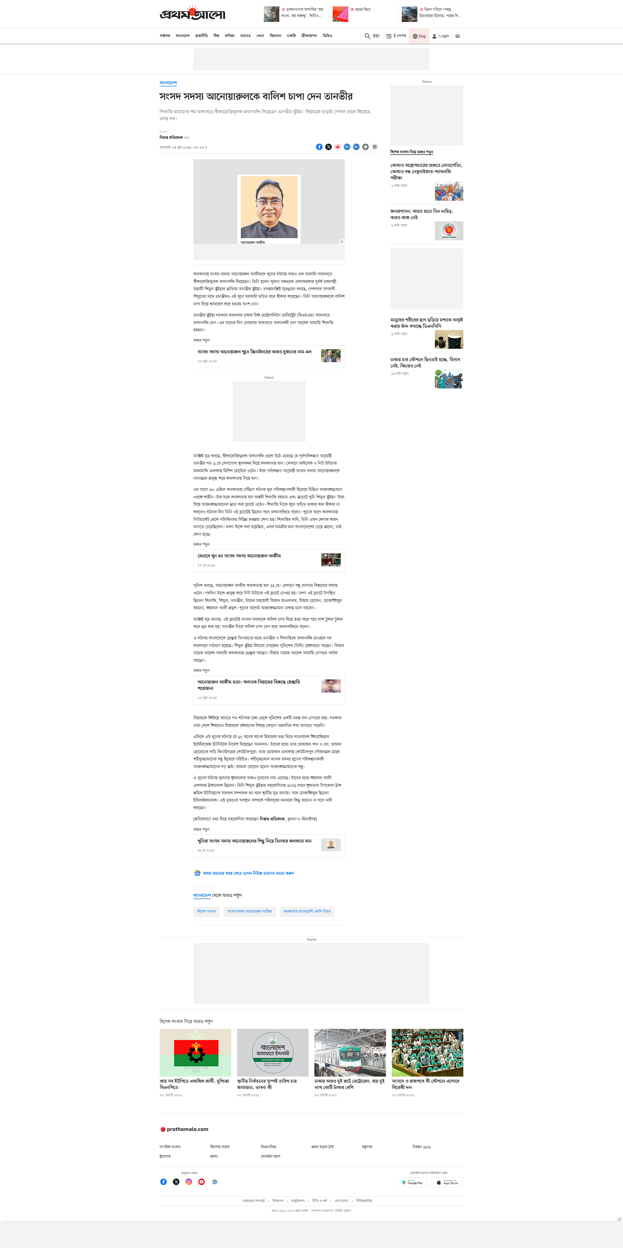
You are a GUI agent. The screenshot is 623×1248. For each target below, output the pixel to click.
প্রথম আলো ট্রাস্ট (323, 1147)
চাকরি (291, 36)
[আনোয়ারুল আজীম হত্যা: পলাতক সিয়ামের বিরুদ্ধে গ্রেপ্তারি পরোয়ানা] (331, 685)
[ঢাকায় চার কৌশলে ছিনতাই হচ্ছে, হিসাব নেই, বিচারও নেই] (449, 378)
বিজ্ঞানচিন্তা (268, 1147)
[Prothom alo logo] (184, 1131)
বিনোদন (275, 36)
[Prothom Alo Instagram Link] (191, 1182)
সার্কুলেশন (298, 1201)
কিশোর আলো (220, 1147)
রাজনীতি (201, 36)
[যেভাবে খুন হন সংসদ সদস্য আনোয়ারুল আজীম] (331, 559)
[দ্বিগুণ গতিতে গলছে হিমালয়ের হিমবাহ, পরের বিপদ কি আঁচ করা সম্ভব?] (409, 14)
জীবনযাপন (309, 36)
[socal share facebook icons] (320, 149)
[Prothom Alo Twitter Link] (178, 1182)
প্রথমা (214, 1156)
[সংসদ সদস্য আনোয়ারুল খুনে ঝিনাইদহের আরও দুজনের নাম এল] (331, 355)
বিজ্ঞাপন (278, 1201)
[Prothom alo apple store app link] (447, 1183)
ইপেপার (165, 1156)
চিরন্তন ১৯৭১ (422, 1147)
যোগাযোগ (341, 1201)
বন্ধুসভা (367, 1147)
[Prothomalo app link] (412, 1183)
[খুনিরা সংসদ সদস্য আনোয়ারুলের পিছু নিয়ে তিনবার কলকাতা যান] (331, 844)
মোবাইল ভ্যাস (270, 1156)
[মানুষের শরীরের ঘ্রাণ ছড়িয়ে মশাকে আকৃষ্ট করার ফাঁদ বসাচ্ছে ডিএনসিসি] (449, 339)
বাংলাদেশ (183, 36)
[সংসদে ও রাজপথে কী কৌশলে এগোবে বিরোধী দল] (427, 1053)
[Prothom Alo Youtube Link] (204, 1182)
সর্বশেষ (165, 36)
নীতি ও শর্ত (319, 1201)
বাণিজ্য (230, 36)
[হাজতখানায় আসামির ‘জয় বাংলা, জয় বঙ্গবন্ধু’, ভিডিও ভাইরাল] (271, 14)
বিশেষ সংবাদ (206, 911)
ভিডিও (327, 36)
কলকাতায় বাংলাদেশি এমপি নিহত (307, 911)
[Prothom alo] (192, 14)
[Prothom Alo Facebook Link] (166, 1182)
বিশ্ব (216, 36)
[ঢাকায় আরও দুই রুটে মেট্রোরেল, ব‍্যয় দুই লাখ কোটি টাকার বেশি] (350, 1053)
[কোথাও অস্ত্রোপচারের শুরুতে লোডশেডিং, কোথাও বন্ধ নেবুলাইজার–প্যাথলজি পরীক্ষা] (449, 191)
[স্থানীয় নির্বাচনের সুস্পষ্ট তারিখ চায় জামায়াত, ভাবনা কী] (273, 1053)
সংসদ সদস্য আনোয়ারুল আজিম (250, 911)
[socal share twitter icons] (329, 149)
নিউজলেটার (364, 1201)
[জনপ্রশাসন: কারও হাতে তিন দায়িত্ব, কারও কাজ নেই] (449, 230)
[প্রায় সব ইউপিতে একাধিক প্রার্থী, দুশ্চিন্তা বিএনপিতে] (195, 1053)
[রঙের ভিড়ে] (340, 14)
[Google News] (214, 1182)
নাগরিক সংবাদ (170, 1147)
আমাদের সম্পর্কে (254, 1201)
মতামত (245, 36)
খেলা (260, 36)
